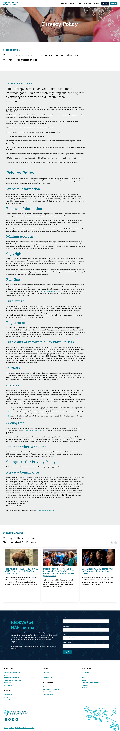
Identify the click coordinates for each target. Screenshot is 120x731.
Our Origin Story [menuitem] (87, 675)
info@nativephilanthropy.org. (46, 510)
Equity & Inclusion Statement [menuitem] (90, 682)
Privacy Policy (9, 728)
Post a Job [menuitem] (46, 675)
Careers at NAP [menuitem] (47, 677)
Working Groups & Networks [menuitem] (51, 689)
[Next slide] (115, 542)
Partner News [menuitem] (8, 700)
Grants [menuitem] (6, 675)
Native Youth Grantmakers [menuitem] (11, 677)
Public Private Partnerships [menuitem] (12, 672)
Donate (113, 3)
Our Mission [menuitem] (85, 672)
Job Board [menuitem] (46, 672)
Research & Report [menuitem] (48, 692)
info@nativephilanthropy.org (33, 430)
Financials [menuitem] (85, 685)
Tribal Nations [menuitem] (8, 685)
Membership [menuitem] (7, 682)
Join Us (105, 3)
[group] (21, 575)
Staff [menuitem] (83, 677)
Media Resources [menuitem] (87, 688)
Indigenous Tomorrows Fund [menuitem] (12, 680)
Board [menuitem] (84, 680)
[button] (63, 4)
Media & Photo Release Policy (25, 728)
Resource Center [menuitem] (48, 694)
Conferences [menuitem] (8, 694)
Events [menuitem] (6, 697)
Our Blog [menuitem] (45, 687)
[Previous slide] (112, 542)
